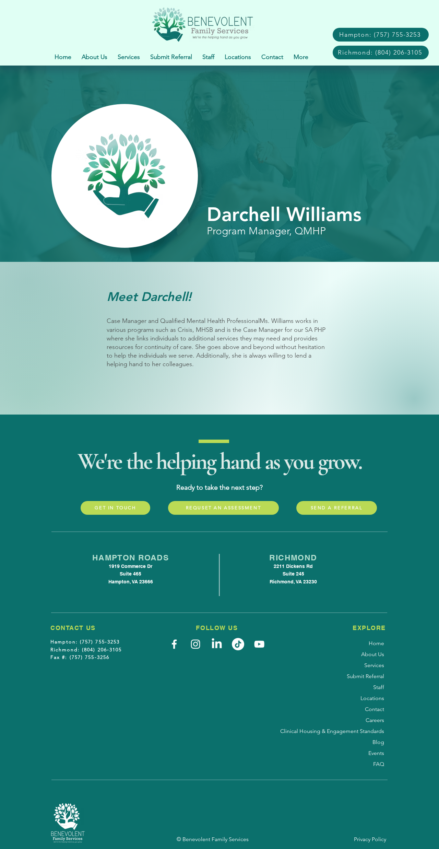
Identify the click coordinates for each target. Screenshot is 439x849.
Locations (372, 698)
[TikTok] (238, 644)
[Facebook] (174, 644)
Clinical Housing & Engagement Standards (361, 731)
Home (376, 643)
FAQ (378, 764)
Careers (375, 720)
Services (374, 665)
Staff (378, 687)
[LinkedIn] (217, 644)
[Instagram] (195, 644)
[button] (128, 57)
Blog (378, 742)
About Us (372, 654)
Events (376, 753)
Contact (374, 709)
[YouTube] (259, 644)
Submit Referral (365, 676)
